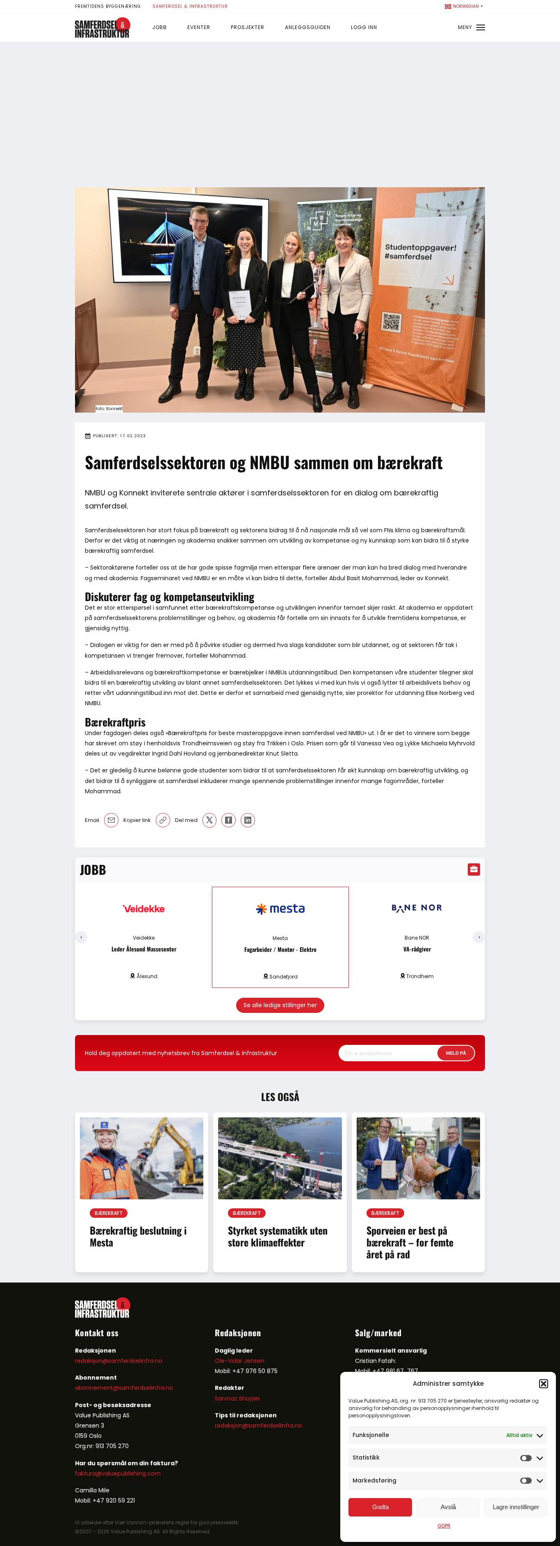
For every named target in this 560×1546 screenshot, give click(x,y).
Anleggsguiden (307, 27)
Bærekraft (109, 1213)
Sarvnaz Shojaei (237, 1398)
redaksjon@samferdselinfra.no (118, 1361)
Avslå (448, 1506)
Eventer (198, 27)
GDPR (444, 1525)
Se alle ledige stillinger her (280, 1005)
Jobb (159, 27)
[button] (544, 1384)
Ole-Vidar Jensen (239, 1361)
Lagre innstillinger (516, 1506)
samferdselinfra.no (146, 1388)
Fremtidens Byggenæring (108, 6)
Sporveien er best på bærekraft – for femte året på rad (410, 1242)
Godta (380, 1506)
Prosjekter (247, 27)
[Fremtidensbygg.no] (102, 36)
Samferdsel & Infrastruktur (190, 6)
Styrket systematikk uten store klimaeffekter (278, 1236)
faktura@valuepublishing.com (118, 1473)
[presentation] (81, 937)
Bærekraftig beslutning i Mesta (138, 1236)
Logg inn (364, 27)
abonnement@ (97, 1388)
